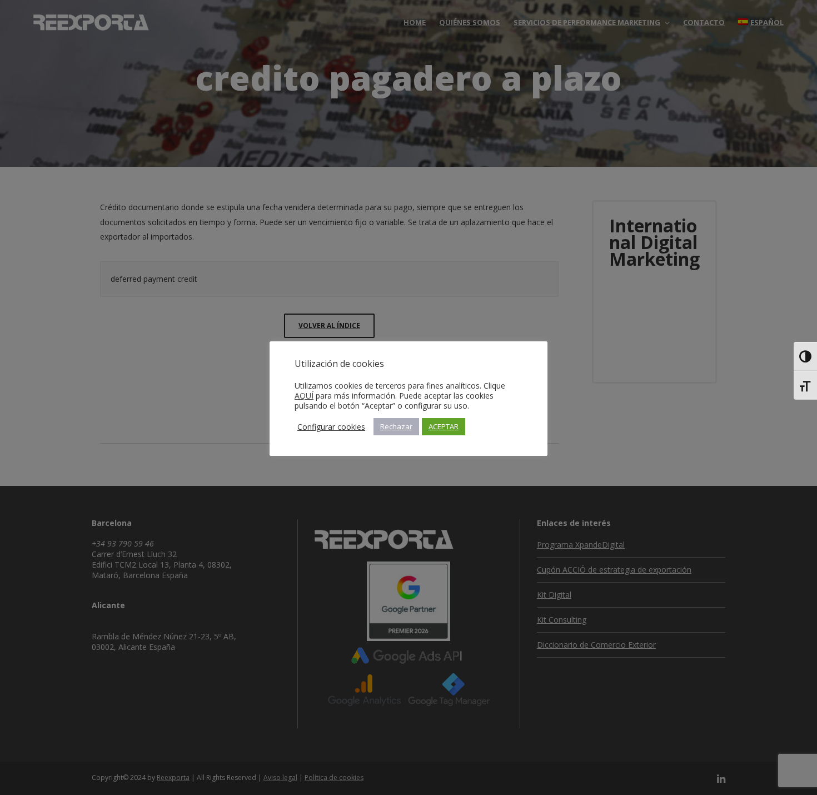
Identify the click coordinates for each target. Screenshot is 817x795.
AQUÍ (304, 395)
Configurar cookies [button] (331, 427)
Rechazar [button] (396, 426)
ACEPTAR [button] (444, 426)
